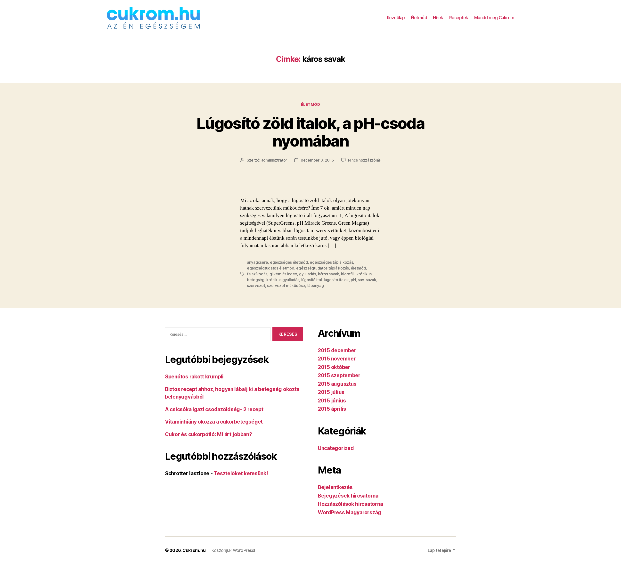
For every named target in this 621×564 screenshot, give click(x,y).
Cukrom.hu (194, 550)
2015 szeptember (339, 375)
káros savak (328, 273)
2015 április (332, 409)
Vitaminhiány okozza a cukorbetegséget (214, 422)
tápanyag (315, 285)
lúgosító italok (336, 279)
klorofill (347, 273)
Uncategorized (336, 448)
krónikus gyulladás (282, 279)
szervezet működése (286, 285)
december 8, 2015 (317, 160)
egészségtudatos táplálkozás (322, 268)
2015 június (332, 401)
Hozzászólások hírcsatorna (350, 504)
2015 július (331, 392)
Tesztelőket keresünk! (241, 473)
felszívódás (257, 273)
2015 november (337, 359)
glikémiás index (283, 273)
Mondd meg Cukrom (494, 17)
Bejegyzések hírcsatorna (348, 496)
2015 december (337, 350)
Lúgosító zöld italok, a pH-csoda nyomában (310, 132)
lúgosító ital (311, 279)
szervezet (256, 285)
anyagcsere (257, 262)
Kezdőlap (396, 17)
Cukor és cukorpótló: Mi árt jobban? (208, 434)
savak (371, 279)
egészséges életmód (289, 262)
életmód (358, 268)
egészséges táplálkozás (331, 262)
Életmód (419, 17)
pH (353, 279)
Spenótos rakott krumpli (194, 377)
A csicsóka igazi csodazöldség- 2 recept (214, 409)
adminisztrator (274, 160)
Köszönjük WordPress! (233, 550)
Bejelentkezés (335, 487)
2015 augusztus (337, 384)
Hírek (438, 17)
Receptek (458, 17)
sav (361, 279)
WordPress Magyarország (349, 512)
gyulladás (307, 273)
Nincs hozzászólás (364, 160)
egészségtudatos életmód (270, 268)
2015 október (334, 367)
